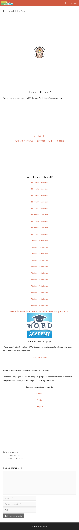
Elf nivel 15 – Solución (39, 273)
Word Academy (11, 452)
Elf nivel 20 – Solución (39, 305)
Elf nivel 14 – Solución (39, 266)
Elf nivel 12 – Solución (39, 253)
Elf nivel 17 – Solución (39, 286)
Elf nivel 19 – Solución (39, 299)
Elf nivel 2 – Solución (39, 189)
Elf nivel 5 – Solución (39, 208)
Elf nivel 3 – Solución (39, 195)
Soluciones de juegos (39, 357)
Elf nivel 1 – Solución (39, 182)
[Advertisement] (39, 30)
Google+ (39, 406)
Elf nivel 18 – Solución (39, 292)
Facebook (39, 393)
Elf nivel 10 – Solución (39, 240)
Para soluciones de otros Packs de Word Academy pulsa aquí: (39, 311)
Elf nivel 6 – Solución (39, 215)
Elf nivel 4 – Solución (39, 202)
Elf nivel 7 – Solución (39, 221)
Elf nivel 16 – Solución (39, 279)
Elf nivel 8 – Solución (39, 227)
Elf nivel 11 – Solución (39, 247)
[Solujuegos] (7, 3)
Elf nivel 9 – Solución (39, 234)
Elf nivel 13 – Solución (39, 260)
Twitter (39, 400)
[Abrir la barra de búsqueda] (65, 3)
